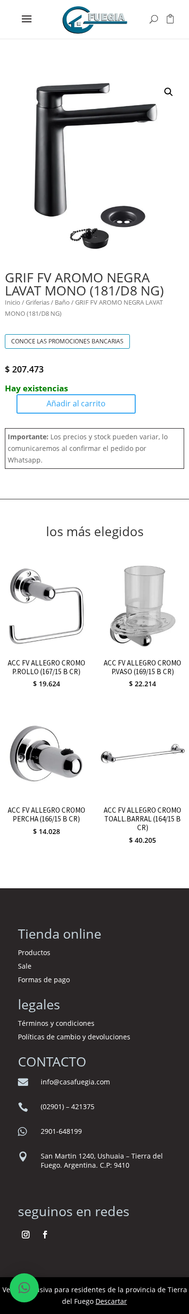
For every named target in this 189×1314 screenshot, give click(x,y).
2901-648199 (61, 1131)
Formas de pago (44, 979)
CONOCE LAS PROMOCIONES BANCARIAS (67, 341)
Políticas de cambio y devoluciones (74, 1036)
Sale (25, 966)
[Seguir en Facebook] (45, 1234)
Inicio (12, 302)
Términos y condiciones (57, 1023)
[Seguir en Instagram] (25, 1234)
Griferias (37, 302)
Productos (34, 952)
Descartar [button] (111, 1301)
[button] (168, 92)
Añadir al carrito (76, 403)
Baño (62, 302)
